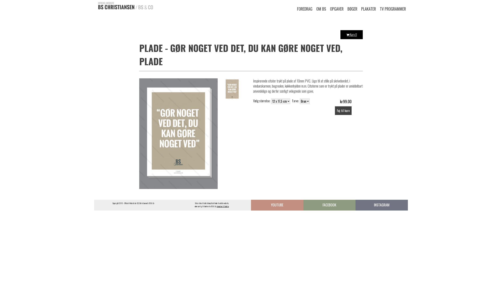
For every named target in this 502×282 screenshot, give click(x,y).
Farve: (295, 101)
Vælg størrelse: (261, 101)
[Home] (123, 5)
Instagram (381, 204)
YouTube (277, 204)
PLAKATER (368, 9)
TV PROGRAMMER (393, 9)
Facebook (329, 204)
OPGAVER (337, 9)
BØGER (352, 9)
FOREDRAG (304, 9)
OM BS (321, 9)
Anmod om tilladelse (223, 206)
